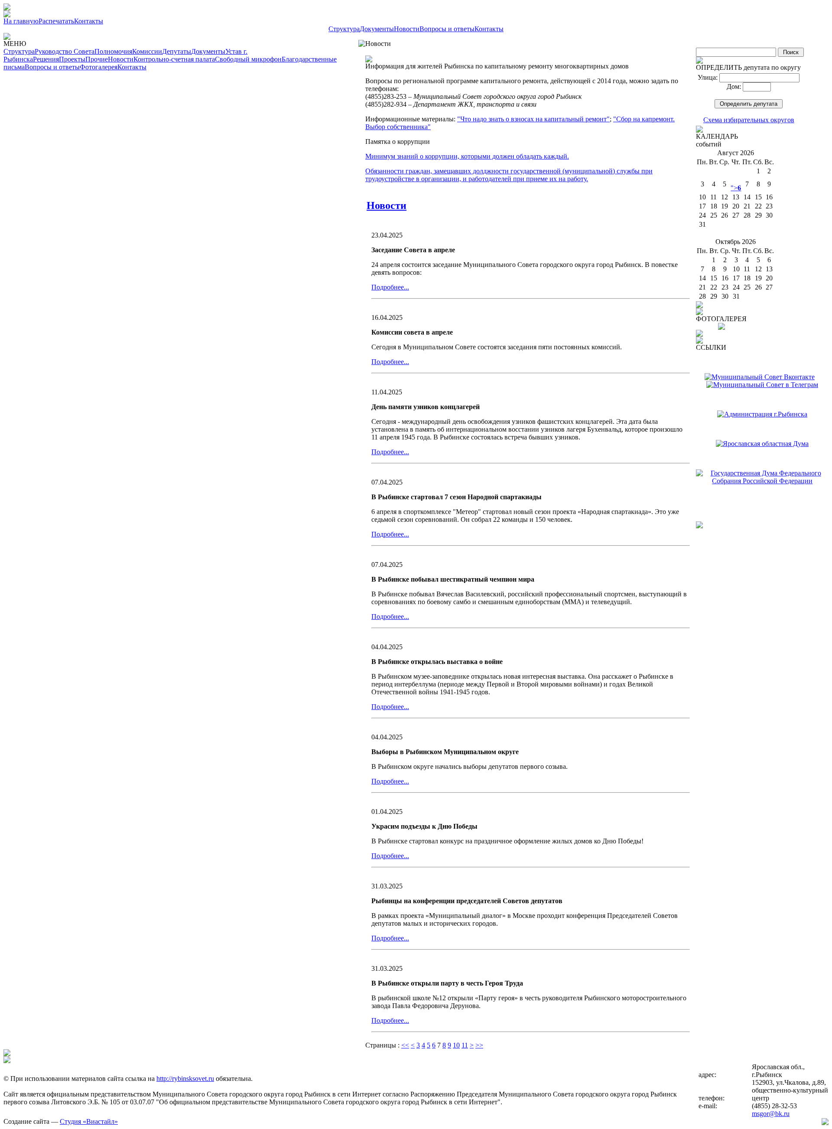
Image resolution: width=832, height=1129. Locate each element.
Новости (406, 29)
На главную (21, 21)
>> (479, 1045)
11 (465, 1045)
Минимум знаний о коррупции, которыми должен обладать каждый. (467, 156)
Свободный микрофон (248, 59)
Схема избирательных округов (748, 120)
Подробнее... (390, 287)
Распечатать (56, 21)
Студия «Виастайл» (89, 1121)
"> (736, 188)
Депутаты (176, 51)
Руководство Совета (64, 51)
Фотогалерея (98, 67)
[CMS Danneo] (825, 1122)
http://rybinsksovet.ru (185, 1078)
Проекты (72, 59)
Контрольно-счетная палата (174, 59)
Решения (46, 59)
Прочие (96, 59)
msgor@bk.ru (771, 1113)
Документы (377, 29)
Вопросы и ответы (446, 29)
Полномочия (113, 51)
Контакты (88, 21)
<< (405, 1045)
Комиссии (147, 51)
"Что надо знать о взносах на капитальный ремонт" (533, 119)
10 (456, 1045)
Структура (344, 29)
